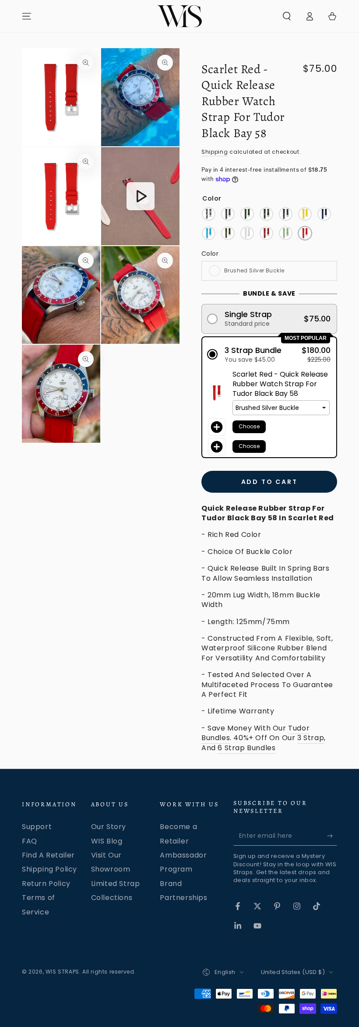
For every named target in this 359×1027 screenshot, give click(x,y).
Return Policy (46, 884)
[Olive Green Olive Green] (228, 233)
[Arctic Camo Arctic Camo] (208, 214)
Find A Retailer (48, 855)
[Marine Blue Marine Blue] (324, 214)
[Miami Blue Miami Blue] (208, 233)
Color (209, 253)
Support (37, 827)
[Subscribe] (332, 835)
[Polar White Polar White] (247, 233)
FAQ (29, 841)
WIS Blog (107, 841)
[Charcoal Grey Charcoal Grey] (228, 214)
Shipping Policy (49, 869)
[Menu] (26, 16)
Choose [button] (249, 426)
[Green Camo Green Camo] (266, 214)
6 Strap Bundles (246, 748)
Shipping (214, 151)
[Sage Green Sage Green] (285, 233)
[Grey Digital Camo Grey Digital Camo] (285, 214)
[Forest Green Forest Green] (247, 214)
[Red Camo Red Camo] (266, 233)
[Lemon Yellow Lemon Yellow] (305, 214)
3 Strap (310, 738)
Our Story (108, 827)
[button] (286, 16)
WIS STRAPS (62, 971)
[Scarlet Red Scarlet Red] (305, 233)
